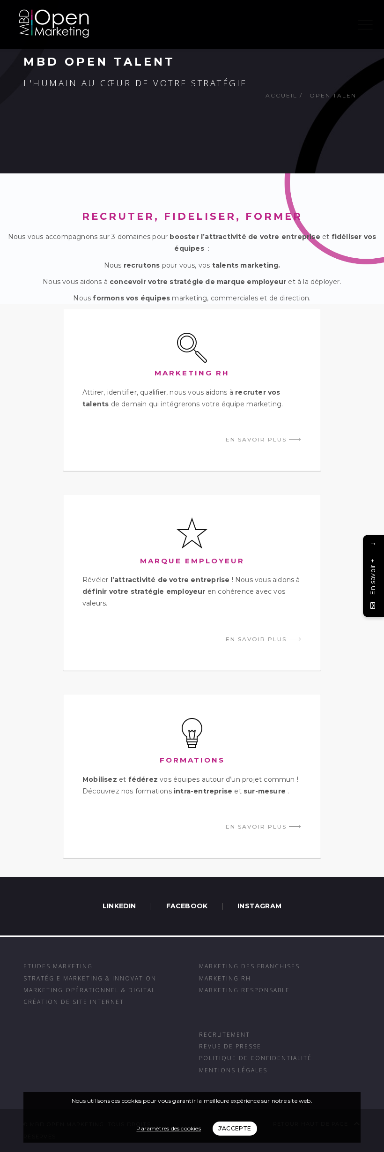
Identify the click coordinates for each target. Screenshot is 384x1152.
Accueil (281, 95)
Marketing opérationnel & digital (89, 990)
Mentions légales (233, 1070)
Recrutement (224, 1034)
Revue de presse (230, 1046)
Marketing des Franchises (249, 966)
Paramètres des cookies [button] (168, 1128)
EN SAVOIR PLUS (257, 439)
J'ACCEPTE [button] (234, 1128)
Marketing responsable (244, 990)
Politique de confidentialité (255, 1058)
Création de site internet (73, 1001)
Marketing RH (225, 978)
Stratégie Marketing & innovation (89, 978)
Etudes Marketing (58, 966)
